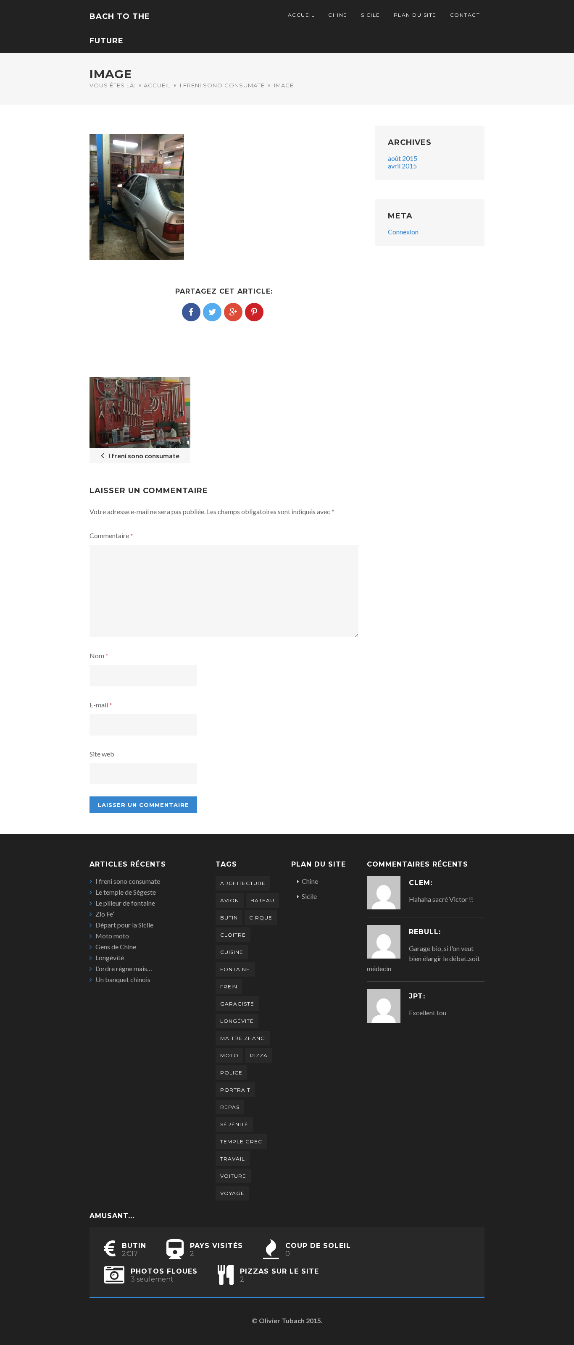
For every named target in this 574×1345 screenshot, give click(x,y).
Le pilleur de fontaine (125, 903)
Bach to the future (120, 28)
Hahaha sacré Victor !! (441, 899)
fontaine (235, 969)
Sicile (370, 15)
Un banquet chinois (122, 979)
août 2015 (402, 158)
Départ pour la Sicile (124, 925)
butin (229, 917)
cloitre (233, 935)
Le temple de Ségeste (125, 892)
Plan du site (415, 15)
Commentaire (111, 535)
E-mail (101, 705)
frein (228, 986)
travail (232, 1159)
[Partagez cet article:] (191, 312)
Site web (102, 754)
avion (229, 900)
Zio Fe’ (104, 914)
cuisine (231, 952)
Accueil (301, 15)
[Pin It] (254, 312)
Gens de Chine (115, 947)
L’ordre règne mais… (123, 968)
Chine (338, 15)
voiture (233, 1176)
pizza (259, 1055)
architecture (243, 883)
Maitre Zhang (242, 1038)
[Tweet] (212, 312)
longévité (237, 1021)
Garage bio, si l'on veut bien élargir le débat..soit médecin (423, 958)
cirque (260, 917)
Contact (465, 15)
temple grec (241, 1141)
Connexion (403, 232)
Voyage (232, 1193)
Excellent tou (427, 1013)
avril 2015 (402, 166)
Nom (99, 655)
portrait (235, 1090)
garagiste (237, 1004)
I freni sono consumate (222, 85)
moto (229, 1055)
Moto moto (112, 936)
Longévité (109, 957)
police (231, 1072)
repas (230, 1107)
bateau (262, 900)
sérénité (234, 1124)
